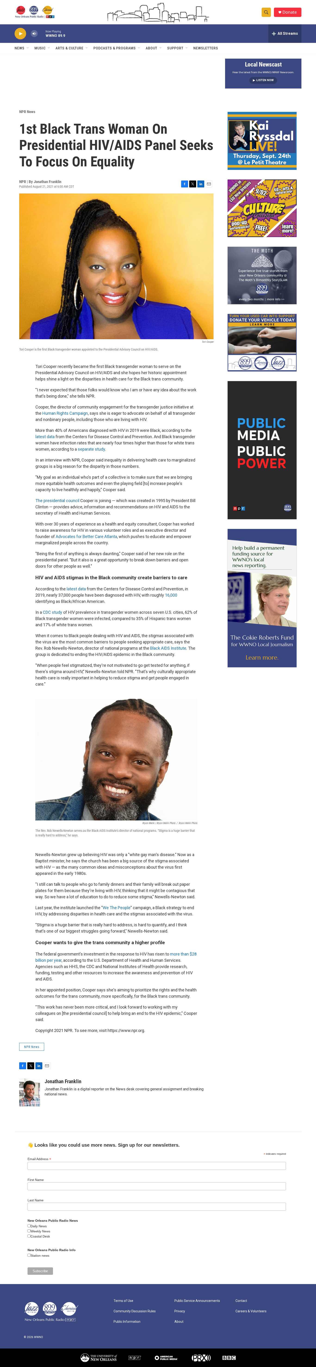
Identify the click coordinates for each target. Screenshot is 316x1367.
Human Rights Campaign (65, 413)
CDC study (53, 612)
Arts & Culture (70, 48)
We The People (116, 907)
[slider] (41, 33)
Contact (241, 1301)
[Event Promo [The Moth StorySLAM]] (262, 275)
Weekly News (40, 1231)
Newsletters (205, 48)
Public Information (127, 1321)
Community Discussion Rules (135, 1311)
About (151, 48)
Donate (289, 12)
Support (175, 48)
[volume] (34, 33)
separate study (91, 449)
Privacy (179, 1311)
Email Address (39, 1159)
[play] (20, 33)
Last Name (35, 1200)
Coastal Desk (40, 1236)
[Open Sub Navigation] (28, 48)
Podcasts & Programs (114, 48)
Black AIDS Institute (168, 648)
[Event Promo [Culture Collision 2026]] (262, 208)
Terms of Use (123, 1301)
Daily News (39, 1226)
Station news (40, 1255)
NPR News (27, 111)
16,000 (171, 595)
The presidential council (57, 500)
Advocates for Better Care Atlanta (86, 536)
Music (40, 48)
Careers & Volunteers (250, 1311)
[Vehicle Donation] (262, 342)
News (20, 48)
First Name (36, 1180)
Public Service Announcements (197, 1301)
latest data (45, 436)
